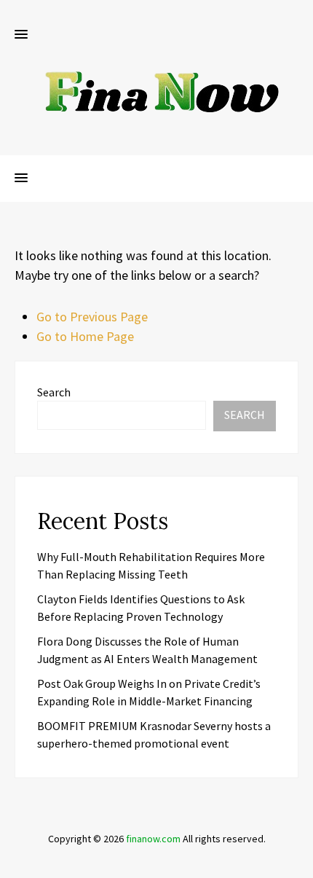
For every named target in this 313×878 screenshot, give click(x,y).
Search (54, 392)
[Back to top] (298, 863)
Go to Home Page (85, 336)
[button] (21, 35)
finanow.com (153, 838)
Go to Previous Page (92, 316)
